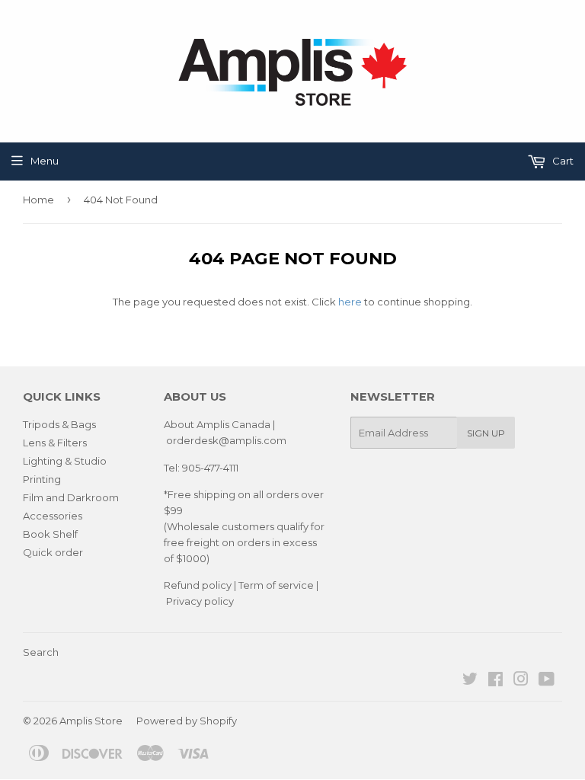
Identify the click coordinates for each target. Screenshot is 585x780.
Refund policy (198, 585)
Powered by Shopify (186, 720)
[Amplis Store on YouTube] (547, 681)
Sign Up (486, 433)
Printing (42, 479)
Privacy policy (200, 601)
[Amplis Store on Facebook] (495, 681)
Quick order (53, 552)
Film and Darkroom (71, 497)
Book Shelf (50, 534)
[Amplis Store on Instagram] (521, 681)
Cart (562, 161)
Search (41, 652)
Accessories (52, 516)
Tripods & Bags (59, 424)
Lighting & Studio (65, 461)
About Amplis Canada (217, 424)
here (350, 302)
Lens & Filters (55, 442)
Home (38, 199)
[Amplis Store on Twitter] (470, 681)
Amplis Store (91, 720)
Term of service (276, 585)
